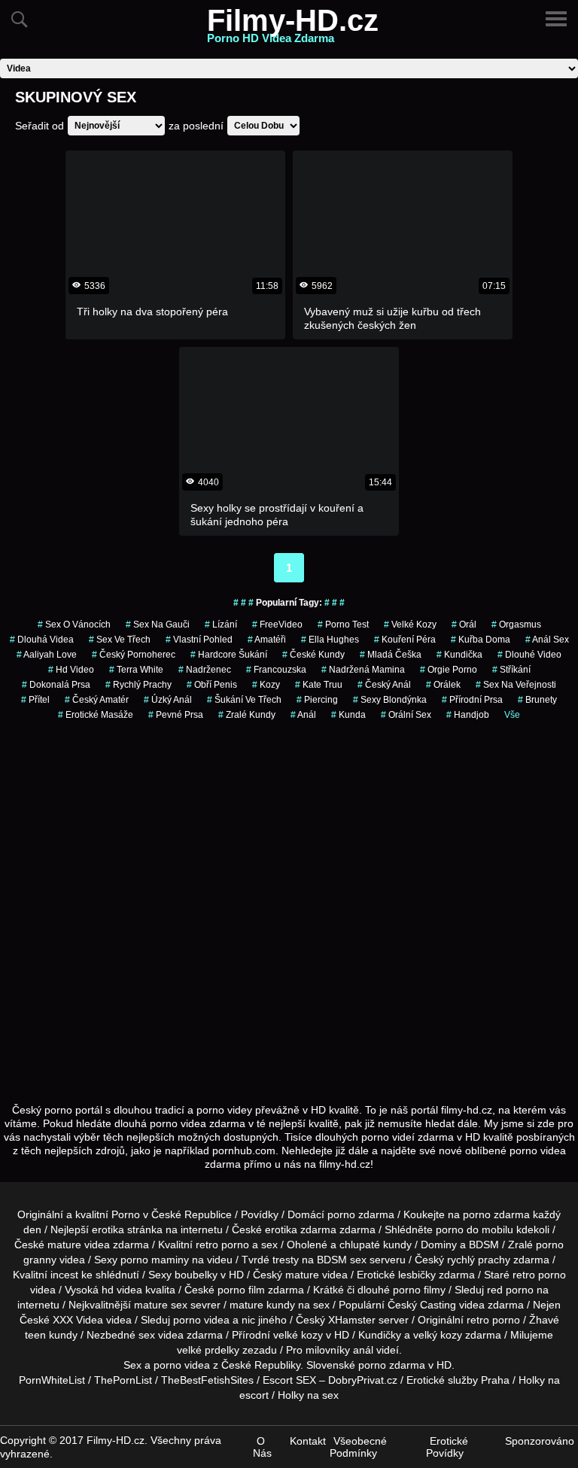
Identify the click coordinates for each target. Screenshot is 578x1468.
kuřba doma (480, 639)
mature (64, 1245)
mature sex (160, 1305)
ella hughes (330, 639)
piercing (317, 699)
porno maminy (154, 1260)
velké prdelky (208, 1350)
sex (146, 1335)
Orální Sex (406, 715)
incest (64, 1275)
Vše (512, 715)
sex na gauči (158, 624)
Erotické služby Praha (458, 1380)
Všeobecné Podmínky (358, 1447)
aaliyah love (47, 654)
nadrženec (204, 669)
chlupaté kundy (375, 1245)
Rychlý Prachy (138, 684)
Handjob (467, 715)
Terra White (136, 669)
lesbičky (417, 1275)
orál (464, 624)
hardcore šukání (228, 654)
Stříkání (511, 669)
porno (341, 1214)
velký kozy (437, 1335)
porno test (343, 624)
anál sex (547, 639)
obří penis (212, 684)
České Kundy (313, 654)
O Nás (262, 1447)
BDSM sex (342, 1260)
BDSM (484, 1245)
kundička (459, 654)
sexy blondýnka (390, 699)
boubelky (196, 1275)
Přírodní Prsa (472, 699)
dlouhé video (529, 654)
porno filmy (419, 1290)
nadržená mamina (363, 669)
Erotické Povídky (447, 1447)
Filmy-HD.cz (293, 29)
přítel (35, 699)
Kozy (266, 684)
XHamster (352, 1320)
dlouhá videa (42, 639)
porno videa (201, 1320)
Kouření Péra (405, 639)
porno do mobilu (474, 1229)
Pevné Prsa (175, 715)
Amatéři (267, 639)
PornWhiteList (52, 1380)
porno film (241, 1290)
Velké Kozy (410, 624)
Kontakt (308, 1441)
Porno (125, 1214)
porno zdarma (496, 1214)
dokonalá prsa (56, 684)
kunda (348, 715)
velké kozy (298, 1335)
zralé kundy (246, 715)
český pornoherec (133, 654)
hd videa (122, 1290)
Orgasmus (516, 624)
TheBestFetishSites (207, 1380)
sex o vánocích (74, 624)
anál (303, 715)
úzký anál (168, 699)
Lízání (221, 624)
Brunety (537, 699)
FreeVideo (277, 624)
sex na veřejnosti (516, 684)
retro (478, 1320)
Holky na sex (308, 1395)
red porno (510, 1290)
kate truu (318, 684)
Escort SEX (289, 1380)
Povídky (259, 1214)
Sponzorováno (539, 1441)
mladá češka (390, 654)
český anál (384, 684)
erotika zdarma (300, 1229)
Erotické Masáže (95, 715)
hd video (71, 669)
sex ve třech (120, 639)
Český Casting (422, 1305)
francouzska (276, 669)
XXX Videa (78, 1320)
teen (35, 1335)
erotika (108, 1229)
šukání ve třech (244, 699)
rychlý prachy (478, 1260)
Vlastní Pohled (199, 639)
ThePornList (123, 1380)
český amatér (97, 699)
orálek (443, 684)
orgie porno (448, 669)
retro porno (222, 1245)
